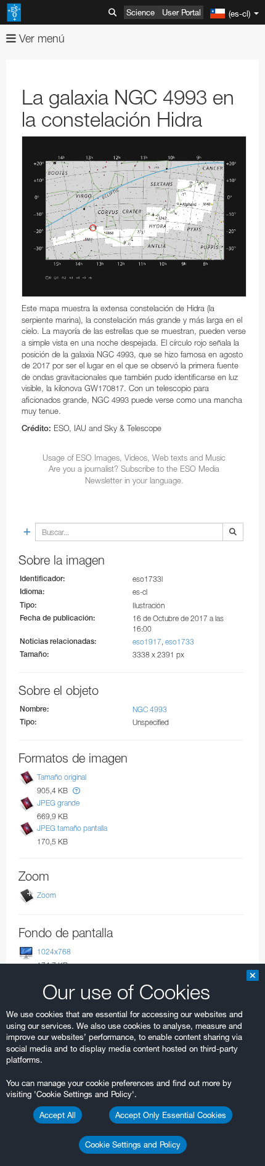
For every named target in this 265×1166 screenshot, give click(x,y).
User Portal (181, 12)
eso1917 (146, 641)
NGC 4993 (149, 709)
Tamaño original (61, 777)
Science (140, 12)
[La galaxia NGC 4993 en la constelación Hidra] (134, 216)
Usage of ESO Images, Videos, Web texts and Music (134, 457)
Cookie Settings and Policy (133, 1144)
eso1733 (179, 641)
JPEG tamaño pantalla (72, 828)
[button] (76, 790)
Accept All (57, 1115)
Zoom (46, 895)
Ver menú (40, 38)
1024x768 (54, 951)
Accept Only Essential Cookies (170, 1115)
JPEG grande (58, 802)
